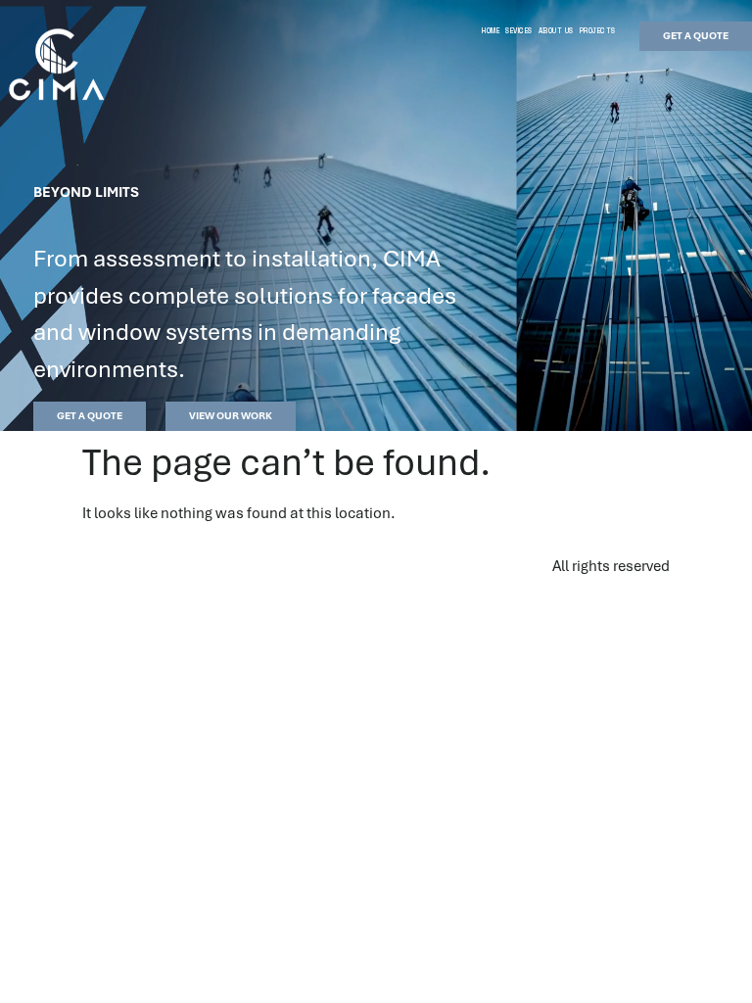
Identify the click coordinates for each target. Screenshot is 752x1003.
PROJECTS (598, 30)
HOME (490, 30)
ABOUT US (556, 30)
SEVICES (519, 30)
